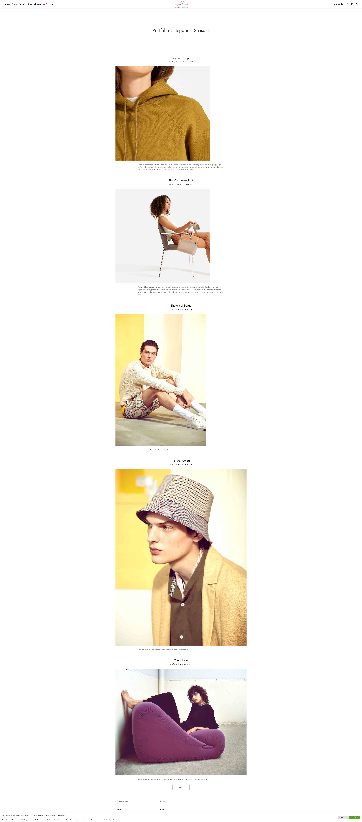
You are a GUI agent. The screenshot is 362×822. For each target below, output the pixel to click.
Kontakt (117, 806)
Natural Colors (181, 460)
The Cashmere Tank (181, 180)
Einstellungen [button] (342, 818)
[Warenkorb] (357, 4)
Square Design (181, 58)
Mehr (181, 787)
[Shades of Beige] (160, 380)
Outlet (22, 4)
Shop (14, 4)
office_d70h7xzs (176, 62)
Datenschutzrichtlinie (167, 806)
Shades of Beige (181, 305)
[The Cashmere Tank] (162, 236)
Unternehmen (34, 4)
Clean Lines (181, 660)
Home (7, 4)
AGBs (162, 809)
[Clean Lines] (181, 722)
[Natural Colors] (181, 557)
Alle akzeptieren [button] (354, 818)
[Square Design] (162, 113)
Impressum (118, 809)
